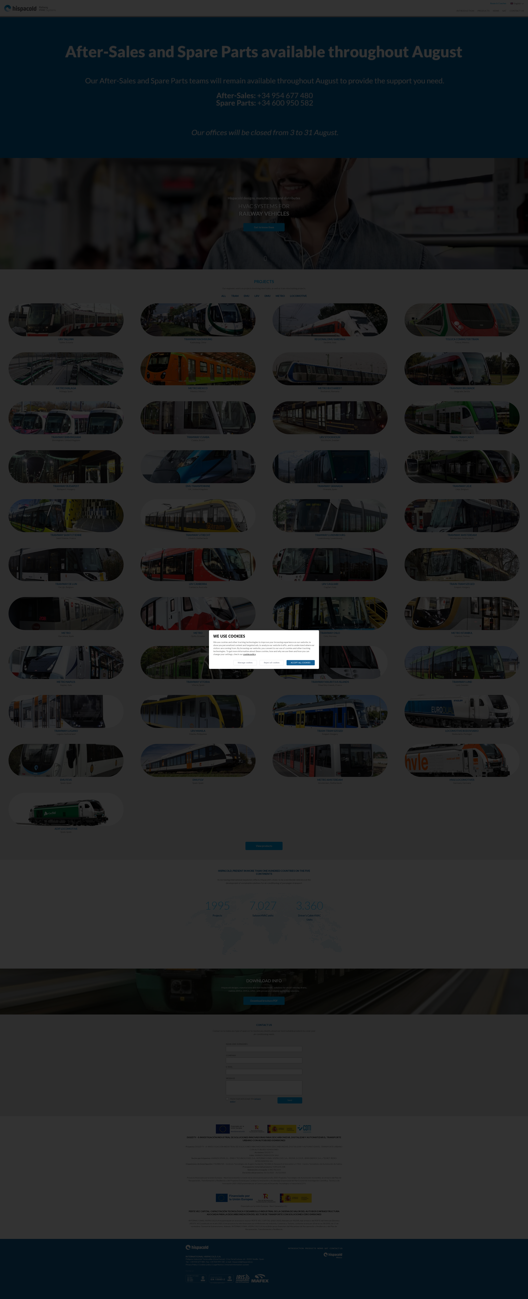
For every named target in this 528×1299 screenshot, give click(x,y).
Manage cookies (245, 662)
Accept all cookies (300, 662)
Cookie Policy (249, 654)
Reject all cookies (272, 662)
